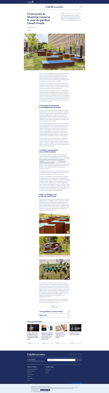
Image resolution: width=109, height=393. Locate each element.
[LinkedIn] (71, 354)
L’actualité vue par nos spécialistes (32, 369)
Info (68, 232)
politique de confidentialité (37, 391)
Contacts (28, 380)
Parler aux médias (30, 378)
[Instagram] (76, 354)
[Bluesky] (78, 354)
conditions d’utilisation (46, 391)
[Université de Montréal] (30, 2)
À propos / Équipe (48, 369)
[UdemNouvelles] (54, 7)
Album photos (29, 372)
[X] (81, 354)
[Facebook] (69, 354)
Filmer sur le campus (30, 374)
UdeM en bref (29, 376)
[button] (80, 7)
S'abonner (78, 360)
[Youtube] (74, 354)
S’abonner (46, 372)
